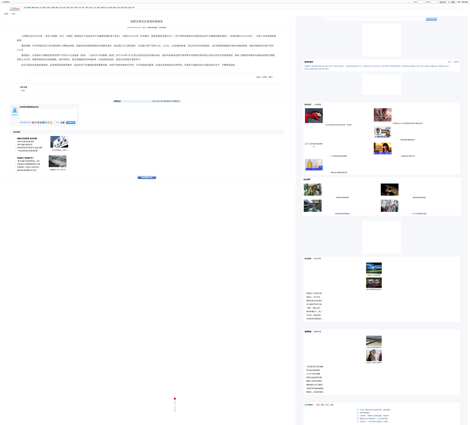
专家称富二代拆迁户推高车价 (28, 167)
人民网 (6, 14)
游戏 (122, 7)
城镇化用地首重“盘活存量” (27, 138)
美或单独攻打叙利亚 (317, 66)
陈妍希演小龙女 (444, 66)
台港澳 (53, 7)
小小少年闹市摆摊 (313, 374)
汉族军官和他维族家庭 (314, 388)
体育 (87, 7)
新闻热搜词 (309, 62)
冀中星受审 (386, 66)
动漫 (129, 7)
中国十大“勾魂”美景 (373, 275)
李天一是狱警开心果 (365, 66)
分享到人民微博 (175, 406)
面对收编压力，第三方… (315, 311)
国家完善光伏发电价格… (315, 301)
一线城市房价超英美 (351, 66)
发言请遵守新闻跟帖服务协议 (29, 107)
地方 (72, 7)
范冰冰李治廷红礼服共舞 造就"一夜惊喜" (339, 125)
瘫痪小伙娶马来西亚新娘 (315, 381)
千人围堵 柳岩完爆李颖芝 (339, 156)
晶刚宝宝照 (420, 66)
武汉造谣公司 (377, 66)
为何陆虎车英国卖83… (314, 319)
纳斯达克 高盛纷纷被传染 (339, 172)
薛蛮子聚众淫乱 (324, 69)
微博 (168, 101)
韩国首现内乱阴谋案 (408, 66)
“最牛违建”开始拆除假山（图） (29, 161)
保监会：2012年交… (314, 297)
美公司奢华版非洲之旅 (374, 289)
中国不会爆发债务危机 (25, 141)
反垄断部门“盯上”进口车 (58, 170)
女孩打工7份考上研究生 (374, 362)
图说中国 (317, 332)
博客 (114, 7)
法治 (40, 7)
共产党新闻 (27, 7)
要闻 (33, 7)
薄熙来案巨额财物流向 (407, 140)
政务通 (110, 7)
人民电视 (317, 104)
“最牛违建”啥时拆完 (24, 145)
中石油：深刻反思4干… (315, 315)
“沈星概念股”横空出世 (407, 156)
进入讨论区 (156, 101)
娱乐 (90, 7)
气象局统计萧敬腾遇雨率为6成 (28, 164)
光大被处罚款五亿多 (314, 304)
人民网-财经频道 (152, 27)
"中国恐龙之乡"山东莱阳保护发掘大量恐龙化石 (407, 123)
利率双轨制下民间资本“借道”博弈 (29, 148)
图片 (64, 7)
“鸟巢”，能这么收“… (314, 308)
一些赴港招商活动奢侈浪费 (27, 151)
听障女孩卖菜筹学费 (314, 377)
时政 (36, 7)
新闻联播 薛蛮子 (396, 66)
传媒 (98, 7)
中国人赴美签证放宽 (311, 69)
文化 (94, 7)
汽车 (79, 7)
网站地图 (465, 2)
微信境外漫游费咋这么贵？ (27, 170)
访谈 (118, 7)
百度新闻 (456, 62)
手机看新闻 (162, 27)
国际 (44, 7)
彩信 (125, 7)
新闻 (23, 91)
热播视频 (308, 332)
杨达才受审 (329, 66)
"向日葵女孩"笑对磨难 (314, 367)
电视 (102, 7)
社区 (105, 7)
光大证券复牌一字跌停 (59, 150)
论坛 (161, 101)
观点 (68, 7)
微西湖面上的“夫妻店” (314, 385)
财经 (76, 7)
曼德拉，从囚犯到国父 (314, 392)
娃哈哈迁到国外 (339, 66)
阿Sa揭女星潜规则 (313, 370)
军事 (48, 7)
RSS (133, 7)
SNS (171, 101)
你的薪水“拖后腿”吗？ (25, 158)
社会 (61, 7)
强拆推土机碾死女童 (431, 66)
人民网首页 (6, 2)
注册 (458, 2)
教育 (57, 7)
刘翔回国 (307, 66)
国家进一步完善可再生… (315, 293)
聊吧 (174, 101)
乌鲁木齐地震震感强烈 (374, 347)
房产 (83, 7)
